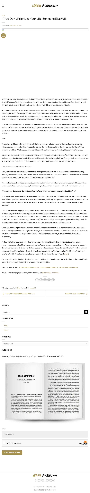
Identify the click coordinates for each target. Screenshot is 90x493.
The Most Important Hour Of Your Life (19, 293)
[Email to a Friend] (45, 280)
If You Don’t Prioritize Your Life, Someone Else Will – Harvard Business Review (48, 267)
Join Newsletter (12, 452)
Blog (3, 15)
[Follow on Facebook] (37, 480)
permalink (33, 288)
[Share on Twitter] (41, 280)
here (66, 254)
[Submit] (86, 312)
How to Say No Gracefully (75, 293)
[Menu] (3, 5)
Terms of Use (51, 487)
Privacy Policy (39, 487)
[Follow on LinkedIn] (49, 480)
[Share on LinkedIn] (53, 280)
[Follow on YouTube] (53, 480)
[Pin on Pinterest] (49, 280)
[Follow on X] (45, 480)
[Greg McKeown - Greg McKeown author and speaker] (45, 5)
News (6, 330)
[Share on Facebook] (37, 280)
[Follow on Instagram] (41, 480)
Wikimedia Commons (50, 272)
